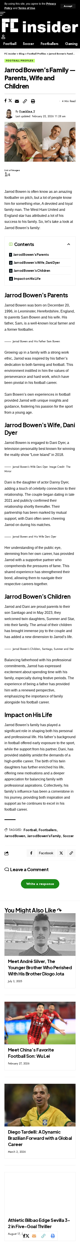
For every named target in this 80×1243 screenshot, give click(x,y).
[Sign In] (3, 37)
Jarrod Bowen (14, 836)
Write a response (40, 883)
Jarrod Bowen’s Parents (31, 254)
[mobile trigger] (4, 14)
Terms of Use (26, 8)
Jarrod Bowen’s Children (32, 270)
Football (30, 830)
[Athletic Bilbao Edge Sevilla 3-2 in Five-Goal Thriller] (40, 1193)
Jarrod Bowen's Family (44, 836)
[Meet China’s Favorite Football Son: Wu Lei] (40, 1023)
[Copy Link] (25, 101)
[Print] (33, 101)
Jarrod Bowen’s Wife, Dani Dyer (37, 262)
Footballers (48, 830)
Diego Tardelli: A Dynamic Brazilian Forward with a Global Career (40, 1138)
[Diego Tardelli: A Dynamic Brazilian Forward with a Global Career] (40, 1105)
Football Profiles (19, 60)
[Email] (17, 101)
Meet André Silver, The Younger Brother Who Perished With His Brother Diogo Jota (40, 967)
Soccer (68, 836)
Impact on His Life (27, 278)
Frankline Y (27, 111)
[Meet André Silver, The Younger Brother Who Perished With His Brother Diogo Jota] (40, 934)
